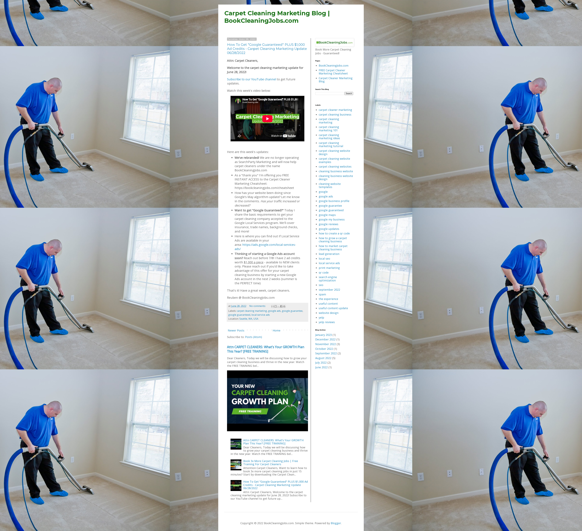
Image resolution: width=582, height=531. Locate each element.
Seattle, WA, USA (248, 318)
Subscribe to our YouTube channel (251, 79)
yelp (321, 317)
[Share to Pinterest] (284, 306)
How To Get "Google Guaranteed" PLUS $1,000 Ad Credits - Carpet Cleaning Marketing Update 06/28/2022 (267, 49)
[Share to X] (278, 306)
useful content (328, 303)
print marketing (329, 268)
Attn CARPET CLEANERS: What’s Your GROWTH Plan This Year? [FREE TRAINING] (265, 349)
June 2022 (321, 367)
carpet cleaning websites (335, 166)
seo (321, 285)
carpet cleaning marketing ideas (329, 136)
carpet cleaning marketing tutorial (331, 144)
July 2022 (321, 362)
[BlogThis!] (275, 306)
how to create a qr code (334, 233)
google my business (332, 219)
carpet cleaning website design (334, 152)
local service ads (260, 314)
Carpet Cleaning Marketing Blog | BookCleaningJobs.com (277, 16)
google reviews (328, 224)
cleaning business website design (336, 177)
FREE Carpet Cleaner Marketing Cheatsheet (333, 71)
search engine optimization (328, 278)
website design (328, 313)
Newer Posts (236, 330)
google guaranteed (239, 314)
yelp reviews (327, 322)
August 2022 (323, 358)
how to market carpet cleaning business (333, 247)
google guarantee (292, 311)
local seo (324, 258)
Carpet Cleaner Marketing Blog (336, 79)
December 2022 (325, 339)
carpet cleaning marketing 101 (329, 128)
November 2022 (325, 344)
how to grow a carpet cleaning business (333, 239)
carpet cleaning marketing (252, 311)
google (323, 191)
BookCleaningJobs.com (333, 65)
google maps (327, 215)
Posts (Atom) (253, 337)
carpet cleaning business (335, 114)
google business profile (334, 201)
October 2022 (324, 349)
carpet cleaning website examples (334, 160)
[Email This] (272, 306)
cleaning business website (336, 171)
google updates (329, 229)
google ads (274, 311)
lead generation (329, 254)
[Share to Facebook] (281, 306)
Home (276, 330)
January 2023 (323, 335)
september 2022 (329, 289)
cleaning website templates (330, 185)
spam (322, 294)
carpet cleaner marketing (335, 110)
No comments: (257, 306)
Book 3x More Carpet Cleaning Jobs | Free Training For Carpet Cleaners (270, 462)
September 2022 (326, 353)
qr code (324, 272)
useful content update (333, 308)
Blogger (336, 523)
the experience (328, 299)
